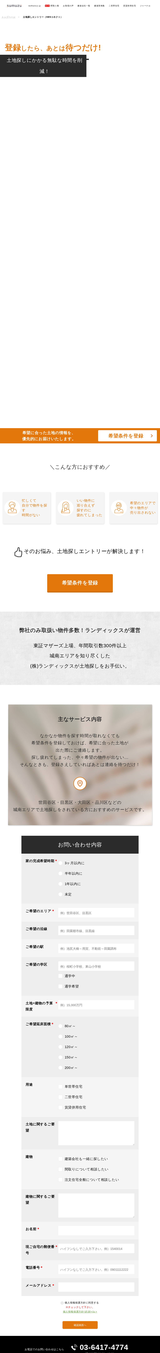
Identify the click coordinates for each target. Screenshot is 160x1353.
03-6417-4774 (104, 1347)
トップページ (8, 17)
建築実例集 (99, 6)
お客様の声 (68, 6)
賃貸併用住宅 (129, 6)
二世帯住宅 (114, 6)
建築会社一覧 (84, 6)
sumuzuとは (34, 6)
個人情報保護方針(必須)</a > (80, 1311)
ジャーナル (145, 6)
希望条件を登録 (80, 583)
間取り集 (52, 6)
